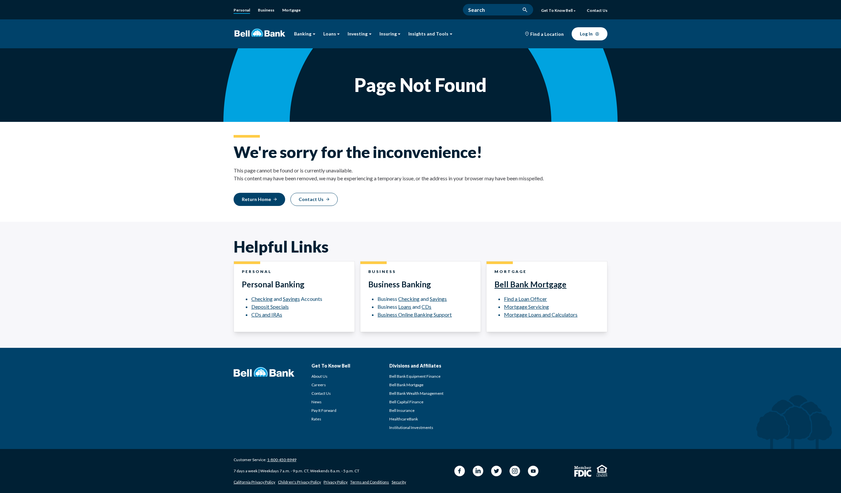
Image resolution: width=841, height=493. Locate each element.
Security (399, 482)
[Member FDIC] (582, 471)
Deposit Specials (270, 306)
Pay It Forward (323, 410)
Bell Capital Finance (406, 401)
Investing (358, 34)
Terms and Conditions (369, 482)
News (316, 401)
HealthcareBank (403, 418)
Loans (329, 34)
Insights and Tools (428, 34)
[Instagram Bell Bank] (515, 471)
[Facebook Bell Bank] (459, 471)
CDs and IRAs (266, 314)
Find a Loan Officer (525, 299)
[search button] (525, 10)
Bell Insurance (402, 410)
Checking (262, 299)
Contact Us (321, 393)
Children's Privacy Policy (299, 482)
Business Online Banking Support (414, 314)
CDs (426, 306)
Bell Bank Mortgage (530, 284)
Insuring (388, 34)
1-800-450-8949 (281, 459)
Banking (302, 34)
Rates (316, 418)
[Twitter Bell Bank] (496, 471)
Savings (291, 299)
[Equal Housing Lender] (602, 470)
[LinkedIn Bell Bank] (478, 471)
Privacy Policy (336, 482)
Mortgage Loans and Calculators (541, 314)
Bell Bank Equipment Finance (415, 376)
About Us (319, 376)
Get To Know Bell (557, 10)
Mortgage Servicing (526, 306)
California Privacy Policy (254, 482)
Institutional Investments (411, 427)
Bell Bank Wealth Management (416, 393)
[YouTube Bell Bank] (533, 471)
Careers (318, 384)
